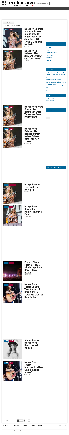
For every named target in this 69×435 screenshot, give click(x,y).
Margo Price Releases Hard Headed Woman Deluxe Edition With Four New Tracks (32, 135)
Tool (47, 49)
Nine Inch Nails (49, 54)
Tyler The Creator (49, 55)
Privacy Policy (24, 430)
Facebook (16, 425)
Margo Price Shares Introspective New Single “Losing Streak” (33, 367)
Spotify (40, 425)
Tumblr (33, 425)
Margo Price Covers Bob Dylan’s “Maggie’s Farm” (33, 210)
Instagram (25, 425)
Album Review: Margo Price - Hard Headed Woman (32, 344)
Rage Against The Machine (51, 52)
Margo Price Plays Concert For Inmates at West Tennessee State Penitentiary (33, 111)
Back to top (61, 425)
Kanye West (48, 62)
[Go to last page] (29, 421)
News (11, 29)
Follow (8, 22)
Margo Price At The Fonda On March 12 (32, 187)
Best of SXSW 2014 (50, 102)
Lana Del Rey (48, 47)
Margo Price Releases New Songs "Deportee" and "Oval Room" (33, 54)
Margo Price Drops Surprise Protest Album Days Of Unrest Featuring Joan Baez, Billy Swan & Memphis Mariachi (33, 36)
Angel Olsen (48, 58)
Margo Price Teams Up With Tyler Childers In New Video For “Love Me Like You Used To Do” (33, 291)
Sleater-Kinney (49, 57)
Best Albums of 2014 (50, 98)
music (6, 29)
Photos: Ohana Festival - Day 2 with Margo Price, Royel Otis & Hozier (33, 267)
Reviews (11, 262)
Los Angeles (12, 185)
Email (47, 113)
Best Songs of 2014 (50, 100)
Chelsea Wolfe (49, 60)
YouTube (5, 425)
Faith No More (49, 50)
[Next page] (24, 421)
